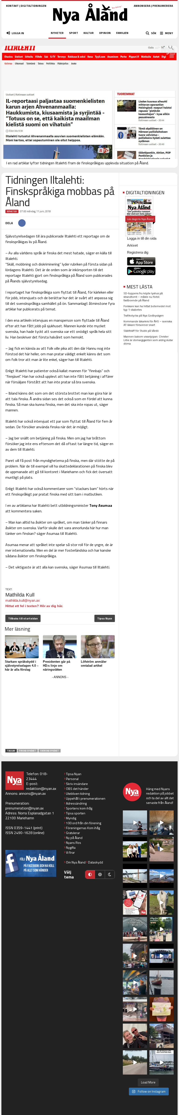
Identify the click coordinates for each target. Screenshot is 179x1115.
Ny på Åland (74, 837)
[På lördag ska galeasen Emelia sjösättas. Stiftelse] (161, 1036)
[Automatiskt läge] (90, 874)
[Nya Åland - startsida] (90, 25)
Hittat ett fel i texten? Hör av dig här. (34, 606)
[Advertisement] (60, 713)
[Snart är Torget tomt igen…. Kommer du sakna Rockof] (161, 929)
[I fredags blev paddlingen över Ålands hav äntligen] (135, 822)
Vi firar (70, 852)
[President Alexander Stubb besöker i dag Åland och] (161, 849)
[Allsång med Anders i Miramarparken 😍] (161, 956)
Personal (72, 778)
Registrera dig (137, 252)
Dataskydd (95, 862)
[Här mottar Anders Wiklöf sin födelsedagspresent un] (135, 982)
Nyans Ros (73, 842)
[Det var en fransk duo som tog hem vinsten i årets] (135, 876)
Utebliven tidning (78, 793)
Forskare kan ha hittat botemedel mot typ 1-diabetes (147, 308)
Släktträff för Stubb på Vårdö (141, 330)
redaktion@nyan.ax (41, 788)
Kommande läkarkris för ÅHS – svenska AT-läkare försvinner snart (148, 323)
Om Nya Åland (76, 862)
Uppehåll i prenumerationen (85, 798)
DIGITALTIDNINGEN (33, 6)
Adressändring (76, 803)
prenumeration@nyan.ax (24, 808)
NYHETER (57, 33)
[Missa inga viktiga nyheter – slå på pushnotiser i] (135, 902)
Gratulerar (73, 832)
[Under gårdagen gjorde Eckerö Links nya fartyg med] (161, 876)
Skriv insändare (77, 783)
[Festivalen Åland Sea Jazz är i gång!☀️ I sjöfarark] (161, 822)
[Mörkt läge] (110, 874)
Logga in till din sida (141, 238)
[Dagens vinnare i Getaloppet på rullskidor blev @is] (135, 1062)
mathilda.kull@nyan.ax (22, 600)
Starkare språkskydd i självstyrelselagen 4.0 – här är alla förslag (21, 665)
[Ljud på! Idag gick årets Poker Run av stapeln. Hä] (161, 1062)
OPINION (105, 33)
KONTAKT (12, 6)
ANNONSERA (142, 6)
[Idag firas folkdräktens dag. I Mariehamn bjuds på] (135, 929)
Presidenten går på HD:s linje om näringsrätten (56, 665)
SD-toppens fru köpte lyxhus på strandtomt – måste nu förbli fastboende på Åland (143, 296)
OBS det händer (77, 788)
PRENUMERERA (162, 6)
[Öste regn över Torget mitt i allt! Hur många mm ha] (135, 1009)
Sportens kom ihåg (79, 808)
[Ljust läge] (100, 874)
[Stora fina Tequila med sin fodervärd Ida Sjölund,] (161, 902)
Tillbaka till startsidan (23, 618)
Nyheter (12, 211)
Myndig (71, 818)
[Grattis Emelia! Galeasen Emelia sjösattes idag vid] (161, 982)
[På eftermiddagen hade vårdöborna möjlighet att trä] (135, 849)
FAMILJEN (122, 33)
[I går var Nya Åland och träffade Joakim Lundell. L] (135, 1036)
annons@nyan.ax (32, 793)
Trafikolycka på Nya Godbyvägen (144, 315)
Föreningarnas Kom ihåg (83, 827)
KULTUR (88, 33)
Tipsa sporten (75, 813)
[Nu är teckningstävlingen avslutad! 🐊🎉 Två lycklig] (161, 1009)
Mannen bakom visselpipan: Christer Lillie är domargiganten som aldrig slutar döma (148, 340)
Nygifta (71, 847)
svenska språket (49, 750)
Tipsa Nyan (104, 618)
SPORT (73, 33)
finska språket (27, 750)
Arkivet (132, 245)
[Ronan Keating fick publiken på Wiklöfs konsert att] (135, 956)
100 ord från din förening (83, 822)
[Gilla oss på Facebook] (30, 863)
